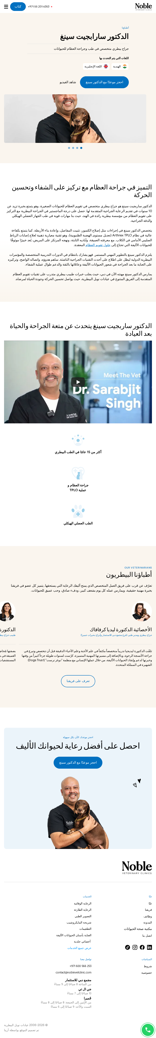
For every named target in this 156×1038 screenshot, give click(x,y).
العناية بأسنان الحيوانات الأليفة (73, 935)
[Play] (78, 382)
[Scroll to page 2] (77, 148)
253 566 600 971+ (80, 966)
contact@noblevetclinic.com (73, 972)
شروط (148, 966)
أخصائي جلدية (82, 941)
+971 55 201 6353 (38, 6)
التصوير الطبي (83, 916)
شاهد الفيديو (68, 82)
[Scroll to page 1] (81, 148)
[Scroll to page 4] (68, 148)
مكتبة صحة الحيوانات (138, 929)
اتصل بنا (147, 935)
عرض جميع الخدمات (79, 948)
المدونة (147, 922)
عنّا (150, 903)
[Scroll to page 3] (73, 148)
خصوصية (146, 972)
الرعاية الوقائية (82, 903)
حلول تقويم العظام (98, 245)
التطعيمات (85, 929)
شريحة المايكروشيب (79, 922)
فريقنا (148, 910)
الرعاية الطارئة (82, 910)
